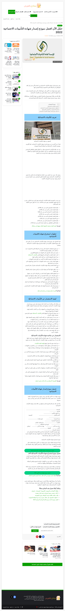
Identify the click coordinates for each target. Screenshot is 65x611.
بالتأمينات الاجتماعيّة (32, 255)
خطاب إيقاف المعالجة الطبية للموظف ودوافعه (8, 62)
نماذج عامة (11, 11)
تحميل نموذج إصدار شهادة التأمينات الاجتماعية (48, 111)
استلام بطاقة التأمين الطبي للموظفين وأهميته (16, 62)
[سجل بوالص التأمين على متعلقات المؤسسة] (8, 45)
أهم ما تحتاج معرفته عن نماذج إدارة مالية (47, 290)
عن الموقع (12, 18)
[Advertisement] (42, 74)
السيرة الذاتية (47, 11)
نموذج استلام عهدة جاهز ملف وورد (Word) (8, 76)
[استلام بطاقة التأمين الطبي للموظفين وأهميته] (15, 58)
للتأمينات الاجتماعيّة (36, 313)
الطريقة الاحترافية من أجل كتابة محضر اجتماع (46, 381)
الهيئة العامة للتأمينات (39, 343)
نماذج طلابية (27, 11)
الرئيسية (54, 11)
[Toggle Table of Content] (57, 104)
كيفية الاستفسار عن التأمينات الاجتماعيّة (50, 109)
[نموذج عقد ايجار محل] (29, 549)
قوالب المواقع (19, 11)
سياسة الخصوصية (6, 18)
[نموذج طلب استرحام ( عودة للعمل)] (15, 83)
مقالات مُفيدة (18, 18)
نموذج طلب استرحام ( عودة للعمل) (8, 82)
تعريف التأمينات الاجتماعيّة (53, 106)
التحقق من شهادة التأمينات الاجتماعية (51, 526)
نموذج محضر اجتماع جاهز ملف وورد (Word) (8, 100)
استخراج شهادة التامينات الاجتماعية (51, 524)
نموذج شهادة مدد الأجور (35, 526)
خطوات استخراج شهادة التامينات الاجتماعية (49, 108)
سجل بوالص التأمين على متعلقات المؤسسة (8, 50)
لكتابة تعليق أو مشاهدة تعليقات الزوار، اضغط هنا (42, 564)
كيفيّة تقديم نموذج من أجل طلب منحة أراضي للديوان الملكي (42, 475)
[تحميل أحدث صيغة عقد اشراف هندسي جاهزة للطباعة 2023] (42, 549)
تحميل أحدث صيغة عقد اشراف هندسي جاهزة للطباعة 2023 (43, 554)
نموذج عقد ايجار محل (31, 553)
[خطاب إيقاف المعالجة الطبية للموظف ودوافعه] (8, 58)
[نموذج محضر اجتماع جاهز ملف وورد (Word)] (15, 100)
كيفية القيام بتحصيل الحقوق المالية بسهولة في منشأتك (44, 226)
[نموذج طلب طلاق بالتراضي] (15, 89)
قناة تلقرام (34, 15)
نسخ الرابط (35, 530)
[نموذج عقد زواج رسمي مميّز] (15, 94)
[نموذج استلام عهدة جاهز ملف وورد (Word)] (15, 76)
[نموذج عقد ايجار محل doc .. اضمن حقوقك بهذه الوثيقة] (15, 45)
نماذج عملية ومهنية (37, 11)
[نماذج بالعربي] (32, 5)
